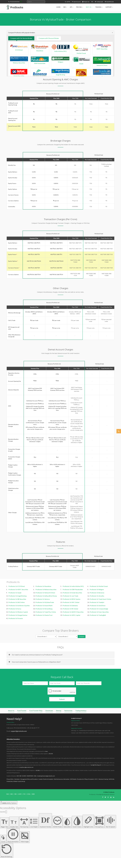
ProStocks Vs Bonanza (97, 593)
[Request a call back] (118, 431)
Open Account (77, 1)
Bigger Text (4, 823)
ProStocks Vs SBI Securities (17, 599)
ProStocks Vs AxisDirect (97, 605)
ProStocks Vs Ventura (43, 599)
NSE (18, 776)
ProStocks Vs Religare (97, 589)
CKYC (96, 779)
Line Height (34, 827)
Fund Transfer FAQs (35, 710)
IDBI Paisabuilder (39, 63)
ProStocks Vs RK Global (70, 609)
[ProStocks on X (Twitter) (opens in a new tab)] (105, 797)
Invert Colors (77, 827)
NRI (64, 7)
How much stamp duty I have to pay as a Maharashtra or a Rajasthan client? (36, 662)
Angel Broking (60, 75)
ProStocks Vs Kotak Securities (72, 593)
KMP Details (73, 779)
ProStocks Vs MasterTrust (44, 615)
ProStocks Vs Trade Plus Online (46, 612)
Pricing (79, 7)
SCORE (38, 770)
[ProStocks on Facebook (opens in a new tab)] (102, 797)
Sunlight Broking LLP (76, 718)
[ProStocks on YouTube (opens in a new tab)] (110, 797)
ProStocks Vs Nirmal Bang (44, 609)
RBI (15, 794)
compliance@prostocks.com (26, 767)
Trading (98, 7)
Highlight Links (88, 827)
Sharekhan (39, 51)
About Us (11, 710)
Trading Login (99, 1)
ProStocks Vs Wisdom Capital (18, 612)
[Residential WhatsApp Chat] (21, 1)
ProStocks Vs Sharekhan (43, 586)
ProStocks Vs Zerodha (97, 596)
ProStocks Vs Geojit (15, 593)
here (46, 751)
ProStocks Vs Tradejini (97, 602)
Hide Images (25, 841)
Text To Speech (110, 827)
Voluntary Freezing (103, 779)
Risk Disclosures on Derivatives (61, 779)
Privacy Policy (10, 779)
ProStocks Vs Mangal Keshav (18, 615)
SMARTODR (30, 776)
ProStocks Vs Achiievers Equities (19, 605)
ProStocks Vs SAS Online (17, 602)
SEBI (33, 794)
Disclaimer (17, 779)
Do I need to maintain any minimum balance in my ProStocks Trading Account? (37, 655)
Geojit (81, 63)
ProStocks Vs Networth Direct (45, 593)
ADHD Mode (57, 827)
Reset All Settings (6, 856)
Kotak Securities (19, 76)
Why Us (88, 7)
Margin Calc (86, 1)
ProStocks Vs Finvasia (16, 618)
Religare (60, 62)
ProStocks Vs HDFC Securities (18, 589)
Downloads (49, 710)
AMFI (20, 794)
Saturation (67, 827)
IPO (92, 1)
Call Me (68, 1)
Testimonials (68, 710)
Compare (81, 636)
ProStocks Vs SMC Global (71, 602)
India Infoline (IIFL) (60, 51)
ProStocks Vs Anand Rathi (44, 605)
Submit (62, 699)
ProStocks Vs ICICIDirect (17, 586)
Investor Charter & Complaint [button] (46, 779)
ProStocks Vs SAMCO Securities (73, 612)
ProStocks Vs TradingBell (98, 615)
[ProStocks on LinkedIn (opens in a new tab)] (113, 797)
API (71, 7)
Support (109, 7)
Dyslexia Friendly (45, 821)
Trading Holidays (80, 710)
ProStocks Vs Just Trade (70, 596)
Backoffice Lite (110, 1)
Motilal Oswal (81, 53)
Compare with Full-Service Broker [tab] (21, 38)
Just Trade (102, 76)
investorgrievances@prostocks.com (46, 776)
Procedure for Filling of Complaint (85, 779)
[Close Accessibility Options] (6, 811)
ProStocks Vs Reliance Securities (46, 589)
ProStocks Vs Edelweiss (70, 605)
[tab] (60, 32)
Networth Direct (102, 65)
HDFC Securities (102, 49)
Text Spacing (24, 824)
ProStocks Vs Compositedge (99, 609)
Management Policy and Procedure (29, 779)
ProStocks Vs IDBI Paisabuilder (73, 589)
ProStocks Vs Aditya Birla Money (46, 596)
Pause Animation (13, 841)
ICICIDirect (19, 50)
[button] (16, 105)
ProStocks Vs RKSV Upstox (71, 599)
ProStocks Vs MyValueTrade (45, 602)
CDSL (35, 776)
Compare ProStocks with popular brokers (21, 32)
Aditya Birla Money (81, 78)
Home (58, 7)
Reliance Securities (19, 63)
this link (51, 753)
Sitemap (58, 710)
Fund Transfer (21, 710)
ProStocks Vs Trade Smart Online (100, 599)
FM (24, 794)
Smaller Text (14, 823)
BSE (20, 776)
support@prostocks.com (19, 731)
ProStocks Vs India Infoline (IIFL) (73, 586)
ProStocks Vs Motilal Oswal (99, 586)
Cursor (3, 841)
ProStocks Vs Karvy (15, 609)
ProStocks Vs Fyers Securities (99, 612)
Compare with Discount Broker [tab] (49, 38)
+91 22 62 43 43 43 (14, 1)
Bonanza (40, 78)
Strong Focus (99, 827)
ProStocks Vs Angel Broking (17, 596)
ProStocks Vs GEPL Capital (71, 615)
